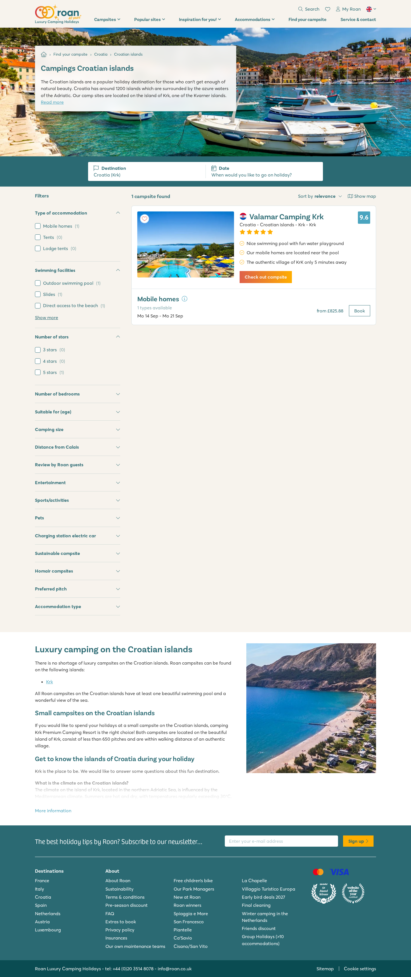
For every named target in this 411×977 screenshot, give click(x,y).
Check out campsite (266, 277)
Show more (46, 317)
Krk (49, 681)
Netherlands (47, 913)
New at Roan (187, 897)
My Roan (351, 9)
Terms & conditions (125, 897)
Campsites (105, 19)
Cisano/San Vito (191, 946)
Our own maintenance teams (135, 946)
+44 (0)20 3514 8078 (133, 968)
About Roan (117, 880)
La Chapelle (254, 880)
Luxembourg (48, 930)
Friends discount (259, 928)
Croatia (43, 897)
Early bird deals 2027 (263, 897)
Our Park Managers (194, 889)
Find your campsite (308, 19)
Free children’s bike (193, 880)
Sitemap (325, 968)
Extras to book (120, 921)
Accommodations (252, 19)
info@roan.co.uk (175, 968)
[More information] (184, 299)
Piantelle (183, 930)
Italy (39, 889)
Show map (365, 196)
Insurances (116, 938)
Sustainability (119, 889)
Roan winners (187, 905)
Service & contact (358, 19)
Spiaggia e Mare (191, 913)
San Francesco (189, 921)
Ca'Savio (183, 938)
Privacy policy (119, 930)
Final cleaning (256, 905)
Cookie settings (360, 968)
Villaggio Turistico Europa (268, 889)
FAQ (109, 913)
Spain (41, 905)
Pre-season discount (126, 905)
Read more (52, 102)
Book (359, 311)
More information (53, 810)
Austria (42, 921)
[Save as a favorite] (144, 218)
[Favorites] (327, 9)
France (42, 880)
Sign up (356, 841)
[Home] (44, 54)
